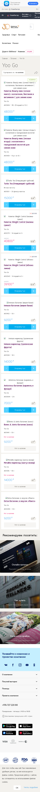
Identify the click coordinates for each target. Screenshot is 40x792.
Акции (29, 52)
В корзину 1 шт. (20, 119)
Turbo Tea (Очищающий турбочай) (19, 184)
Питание (21, 35)
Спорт (14, 35)
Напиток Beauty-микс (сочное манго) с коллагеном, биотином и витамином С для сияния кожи (19, 94)
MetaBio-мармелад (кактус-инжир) (19, 463)
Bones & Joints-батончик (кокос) (18, 425)
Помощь (5, 688)
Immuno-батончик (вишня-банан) (18, 306)
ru (3, 15)
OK (17, 788)
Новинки (21, 52)
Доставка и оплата (25, 15)
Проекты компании (10, 695)
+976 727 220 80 (10, 704)
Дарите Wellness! (9, 52)
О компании (7, 674)
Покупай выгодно (9, 681)
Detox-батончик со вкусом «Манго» (19, 501)
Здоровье (6, 35)
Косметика (6, 43)
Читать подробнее (31, 788)
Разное (15, 43)
